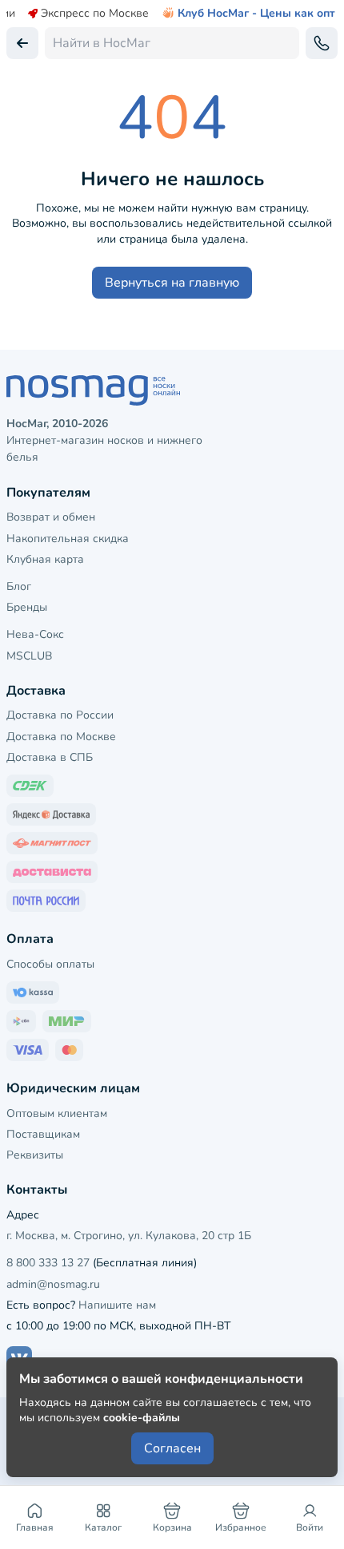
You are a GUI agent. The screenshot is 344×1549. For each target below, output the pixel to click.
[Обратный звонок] (322, 43)
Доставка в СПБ (49, 757)
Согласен (172, 1448)
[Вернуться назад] (22, 43)
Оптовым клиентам (56, 1113)
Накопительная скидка (67, 538)
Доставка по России (60, 715)
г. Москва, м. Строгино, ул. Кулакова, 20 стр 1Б (128, 1235)
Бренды (26, 607)
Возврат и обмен (50, 517)
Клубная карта (45, 559)
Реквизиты (34, 1155)
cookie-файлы (141, 1417)
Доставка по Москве (61, 736)
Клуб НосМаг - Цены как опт (256, 13)
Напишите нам (117, 1305)
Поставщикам (43, 1134)
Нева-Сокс (35, 634)
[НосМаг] (172, 390)
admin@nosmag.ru (53, 1284)
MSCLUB (29, 656)
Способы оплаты (50, 964)
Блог (18, 586)
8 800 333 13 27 (48, 1262)
